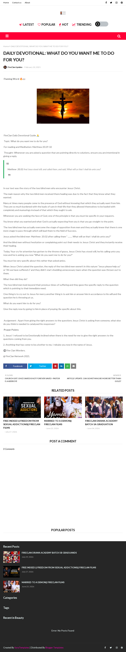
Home (6, 2)
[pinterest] (121, 2)
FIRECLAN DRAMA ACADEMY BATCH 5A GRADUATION (101, 422)
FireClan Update (15, 67)
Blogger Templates (54, 647)
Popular (48, 24)
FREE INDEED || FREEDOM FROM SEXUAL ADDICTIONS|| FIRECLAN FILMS (21, 424)
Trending (83, 24)
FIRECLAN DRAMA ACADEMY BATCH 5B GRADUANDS (49, 552)
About (27, 2)
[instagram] (116, 2)
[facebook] (106, 2)
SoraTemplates (22, 647)
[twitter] (111, 2)
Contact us (16, 2)
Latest (28, 24)
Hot (65, 24)
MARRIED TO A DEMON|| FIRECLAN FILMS (58, 422)
